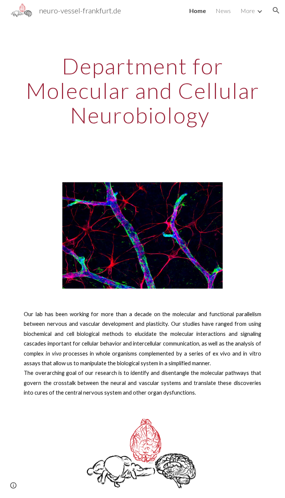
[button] (276, 10)
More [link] (247, 10)
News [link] (223, 10)
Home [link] (197, 10)
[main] (142, 97)
